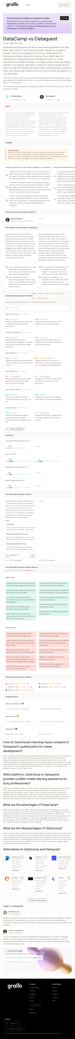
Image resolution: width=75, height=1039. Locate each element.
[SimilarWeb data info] (18, 716)
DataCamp (16, 96)
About (28, 5)
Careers (54, 991)
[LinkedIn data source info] (23, 703)
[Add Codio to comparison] (68, 877)
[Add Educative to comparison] (68, 857)
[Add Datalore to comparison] (45, 857)
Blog (31, 1009)
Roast (31, 1000)
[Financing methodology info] (14, 729)
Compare (33, 994)
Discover (32, 991)
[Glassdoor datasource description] (32, 690)
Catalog (54, 994)
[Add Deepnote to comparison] (22, 857)
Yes (36, 957)
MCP (53, 1000)
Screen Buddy (34, 987)
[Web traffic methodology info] (16, 716)
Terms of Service (52, 1033)
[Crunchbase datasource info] (16, 729)
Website (16, 99)
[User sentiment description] (17, 555)
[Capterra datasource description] (31, 687)
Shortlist (66, 5)
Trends (54, 997)
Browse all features (16, 429)
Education (33, 1012)
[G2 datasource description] (28, 684)
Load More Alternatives (37, 900)
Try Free (64, 18)
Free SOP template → (27, 28)
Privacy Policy (40, 1033)
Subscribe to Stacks (16, 1029)
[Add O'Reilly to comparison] (22, 877)
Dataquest (50, 96)
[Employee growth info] (21, 703)
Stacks (32, 997)
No (41, 957)
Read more (15, 870)
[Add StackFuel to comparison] (45, 877)
